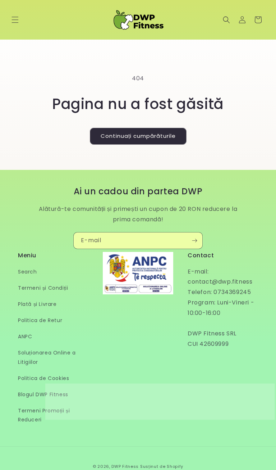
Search (27, 271)
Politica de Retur (40, 320)
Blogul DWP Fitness (43, 394)
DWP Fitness (125, 466)
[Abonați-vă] (194, 240)
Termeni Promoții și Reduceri (44, 415)
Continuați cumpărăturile (138, 136)
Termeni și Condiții (43, 288)
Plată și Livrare (37, 304)
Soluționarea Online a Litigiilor (47, 357)
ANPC (25, 336)
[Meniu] (15, 20)
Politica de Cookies (43, 378)
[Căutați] (226, 20)
